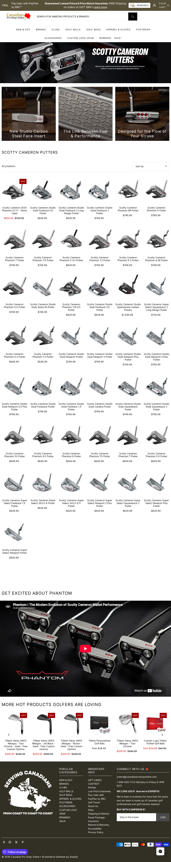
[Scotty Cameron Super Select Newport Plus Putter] (156, 483)
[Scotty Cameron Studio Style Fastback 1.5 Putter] (71, 387)
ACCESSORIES (53, 38)
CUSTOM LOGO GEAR (80, 38)
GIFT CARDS (95, 780)
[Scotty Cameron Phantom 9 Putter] (71, 437)
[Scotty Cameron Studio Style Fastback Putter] (43, 387)
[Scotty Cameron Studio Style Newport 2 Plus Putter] (156, 337)
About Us (93, 806)
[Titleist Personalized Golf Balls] (99, 724)
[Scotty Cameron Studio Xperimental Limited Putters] (128, 287)
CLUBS (56, 29)
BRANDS (41, 29)
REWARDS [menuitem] (105, 38)
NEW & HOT (23, 29)
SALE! (117, 38)
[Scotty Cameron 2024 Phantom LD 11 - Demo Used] (14, 191)
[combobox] (85, 16)
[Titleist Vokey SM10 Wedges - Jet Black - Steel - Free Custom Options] (43, 724)
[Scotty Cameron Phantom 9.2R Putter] (156, 241)
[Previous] (9, 734)
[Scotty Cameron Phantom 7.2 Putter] (100, 241)
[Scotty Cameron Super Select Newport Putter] (14, 533)
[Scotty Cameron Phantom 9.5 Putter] (43, 437)
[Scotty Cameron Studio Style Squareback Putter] (128, 387)
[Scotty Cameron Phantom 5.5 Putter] (14, 287)
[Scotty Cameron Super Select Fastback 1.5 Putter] (14, 483)
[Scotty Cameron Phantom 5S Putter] (14, 437)
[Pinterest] (23, 842)
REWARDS (64, 817)
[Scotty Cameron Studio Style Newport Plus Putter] (128, 337)
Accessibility (95, 828)
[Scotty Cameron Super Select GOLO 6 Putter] (43, 483)
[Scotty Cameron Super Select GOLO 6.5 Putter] (71, 483)
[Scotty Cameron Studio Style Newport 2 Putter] (100, 337)
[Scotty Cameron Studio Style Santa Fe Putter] (43, 287)
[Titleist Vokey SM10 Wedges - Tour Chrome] (127, 724)
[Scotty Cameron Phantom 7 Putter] (14, 241)
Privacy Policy (95, 832)
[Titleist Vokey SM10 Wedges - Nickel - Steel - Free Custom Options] (71, 724)
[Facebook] (4, 842)
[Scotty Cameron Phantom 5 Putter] (156, 191)
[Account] (154, 5)
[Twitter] (16, 842)
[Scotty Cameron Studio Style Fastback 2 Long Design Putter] (71, 191)
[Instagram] (10, 842)
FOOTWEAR (143, 29)
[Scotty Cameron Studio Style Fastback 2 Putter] (100, 191)
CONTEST (93, 783)
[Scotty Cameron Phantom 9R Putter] (128, 191)
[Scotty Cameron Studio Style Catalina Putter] (100, 387)
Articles (92, 787)
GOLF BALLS (73, 29)
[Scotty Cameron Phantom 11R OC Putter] (71, 287)
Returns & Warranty (98, 824)
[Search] (132, 16)
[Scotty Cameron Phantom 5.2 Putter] (128, 241)
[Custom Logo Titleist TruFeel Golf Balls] (155, 724)
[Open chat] (160, 851)
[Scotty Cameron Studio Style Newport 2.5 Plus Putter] (14, 387)
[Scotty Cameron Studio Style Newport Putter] (71, 337)
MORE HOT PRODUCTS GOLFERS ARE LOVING (52, 704)
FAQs (5, 5)
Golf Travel (94, 802)
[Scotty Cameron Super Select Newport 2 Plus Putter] (100, 483)
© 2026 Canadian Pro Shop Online (20, 856)
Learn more (100, 7)
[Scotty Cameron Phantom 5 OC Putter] (71, 241)
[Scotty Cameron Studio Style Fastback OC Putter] (43, 191)
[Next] (162, 734)
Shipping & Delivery (98, 813)
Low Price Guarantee (99, 791)
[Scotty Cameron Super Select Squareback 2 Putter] (128, 483)
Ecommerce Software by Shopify (60, 856)
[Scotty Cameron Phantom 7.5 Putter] (43, 241)
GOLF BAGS (93, 29)
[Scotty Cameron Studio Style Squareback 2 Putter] (156, 387)
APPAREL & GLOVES (118, 29)
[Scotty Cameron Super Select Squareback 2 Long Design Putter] (156, 287)
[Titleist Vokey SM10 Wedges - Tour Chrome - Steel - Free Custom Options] (15, 724)
